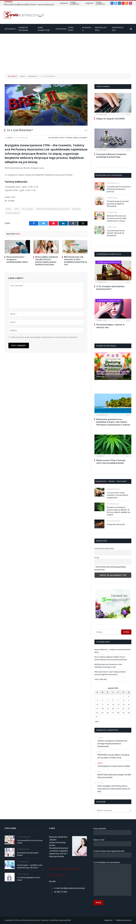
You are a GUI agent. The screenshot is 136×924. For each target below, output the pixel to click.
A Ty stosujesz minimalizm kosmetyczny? (110, 287)
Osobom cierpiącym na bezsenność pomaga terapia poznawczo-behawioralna (112, 743)
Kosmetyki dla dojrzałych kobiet (28, 854)
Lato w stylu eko (100, 679)
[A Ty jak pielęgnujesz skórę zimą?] (10, 877)
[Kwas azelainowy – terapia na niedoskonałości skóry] (17, 246)
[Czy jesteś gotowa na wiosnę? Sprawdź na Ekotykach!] (99, 230)
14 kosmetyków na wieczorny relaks (29, 841)
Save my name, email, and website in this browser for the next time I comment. (44, 337)
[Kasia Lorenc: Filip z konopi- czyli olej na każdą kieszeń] (112, 444)
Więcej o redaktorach (58, 875)
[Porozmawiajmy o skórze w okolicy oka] (112, 309)
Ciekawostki (101, 481)
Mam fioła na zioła (100, 28)
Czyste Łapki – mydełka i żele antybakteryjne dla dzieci (29, 866)
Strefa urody (71, 28)
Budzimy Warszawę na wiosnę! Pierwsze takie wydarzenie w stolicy (117, 218)
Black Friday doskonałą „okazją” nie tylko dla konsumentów (114, 776)
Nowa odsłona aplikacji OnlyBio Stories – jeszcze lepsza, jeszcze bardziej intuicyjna (30, 4)
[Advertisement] (68, 53)
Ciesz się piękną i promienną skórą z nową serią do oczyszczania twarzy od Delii (113, 789)
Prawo (112, 481)
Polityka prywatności (74, 3)
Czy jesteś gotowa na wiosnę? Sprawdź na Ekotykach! (115, 233)
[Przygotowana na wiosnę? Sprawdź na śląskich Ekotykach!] (99, 201)
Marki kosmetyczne (44, 28)
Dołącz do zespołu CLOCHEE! (110, 118)
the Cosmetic (27, 209)
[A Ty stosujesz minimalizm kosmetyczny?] (112, 270)
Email (96, 558)
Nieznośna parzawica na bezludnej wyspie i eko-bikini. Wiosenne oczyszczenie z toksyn (113, 422)
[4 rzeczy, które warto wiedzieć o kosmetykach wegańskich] (99, 492)
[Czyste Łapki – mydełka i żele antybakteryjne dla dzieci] (10, 864)
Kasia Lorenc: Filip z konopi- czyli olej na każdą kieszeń (111, 461)
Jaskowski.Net (65, 920)
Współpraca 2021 (117, 28)
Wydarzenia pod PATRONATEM (108, 175)
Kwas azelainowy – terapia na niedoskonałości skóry (17, 259)
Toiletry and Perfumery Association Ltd (52, 209)
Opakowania (61, 29)
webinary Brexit (12, 213)
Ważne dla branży (80, 138)
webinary (76, 209)
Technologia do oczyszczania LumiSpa (113, 766)
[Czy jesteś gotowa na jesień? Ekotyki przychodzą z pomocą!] (99, 186)
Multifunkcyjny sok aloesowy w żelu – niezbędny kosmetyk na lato (75, 261)
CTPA (16, 209)
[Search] (130, 29)
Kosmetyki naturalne (23, 28)
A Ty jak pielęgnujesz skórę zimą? (28, 878)
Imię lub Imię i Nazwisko (104, 548)
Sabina (100, 763)
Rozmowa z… (86, 28)
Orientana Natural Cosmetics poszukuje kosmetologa (111, 155)
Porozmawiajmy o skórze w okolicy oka (110, 325)
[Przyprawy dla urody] (99, 524)
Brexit (8, 209)
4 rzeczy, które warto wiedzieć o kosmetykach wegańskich (117, 495)
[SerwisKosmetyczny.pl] (24, 15)
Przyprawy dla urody (116, 524)
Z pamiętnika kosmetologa (108, 262)
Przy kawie (122, 481)
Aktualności (10, 29)
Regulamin (64, 3)
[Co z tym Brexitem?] (46, 105)
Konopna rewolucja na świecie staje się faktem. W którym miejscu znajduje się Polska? (118, 511)
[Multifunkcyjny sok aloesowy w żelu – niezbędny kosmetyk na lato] (75, 246)
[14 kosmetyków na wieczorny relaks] (10, 840)
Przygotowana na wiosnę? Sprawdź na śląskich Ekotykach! (118, 203)
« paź (96, 721)
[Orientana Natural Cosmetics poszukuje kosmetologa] (112, 138)
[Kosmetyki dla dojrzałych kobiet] (10, 852)
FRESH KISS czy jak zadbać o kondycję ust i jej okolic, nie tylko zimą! (113, 756)
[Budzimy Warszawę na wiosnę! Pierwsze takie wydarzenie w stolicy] (99, 215)
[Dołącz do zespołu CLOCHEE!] (112, 103)
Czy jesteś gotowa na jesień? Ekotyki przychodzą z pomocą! (119, 189)
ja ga (9, 138)
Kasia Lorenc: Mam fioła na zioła (111, 386)
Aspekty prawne (65, 138)
